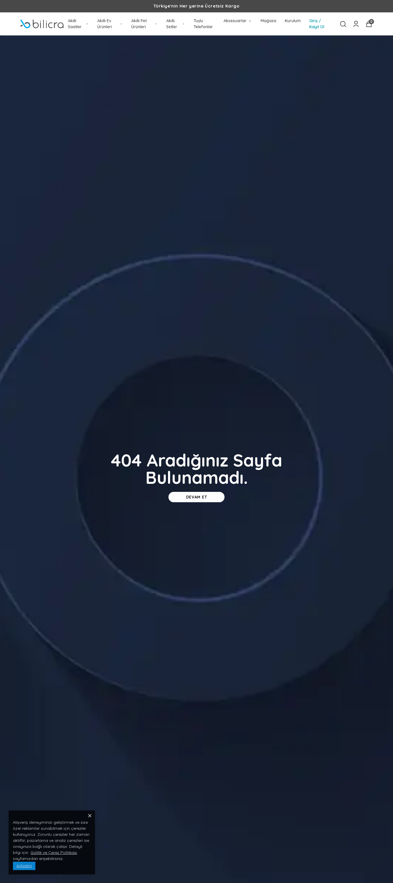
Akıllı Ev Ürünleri (104, 23)
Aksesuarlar (235, 20)
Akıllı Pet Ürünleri (139, 23)
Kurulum (293, 20)
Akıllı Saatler (75, 23)
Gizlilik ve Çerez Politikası (53, 852)
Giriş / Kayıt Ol (316, 23)
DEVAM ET (196, 497)
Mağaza (268, 20)
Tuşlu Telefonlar (203, 23)
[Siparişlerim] (356, 24)
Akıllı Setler (171, 23)
